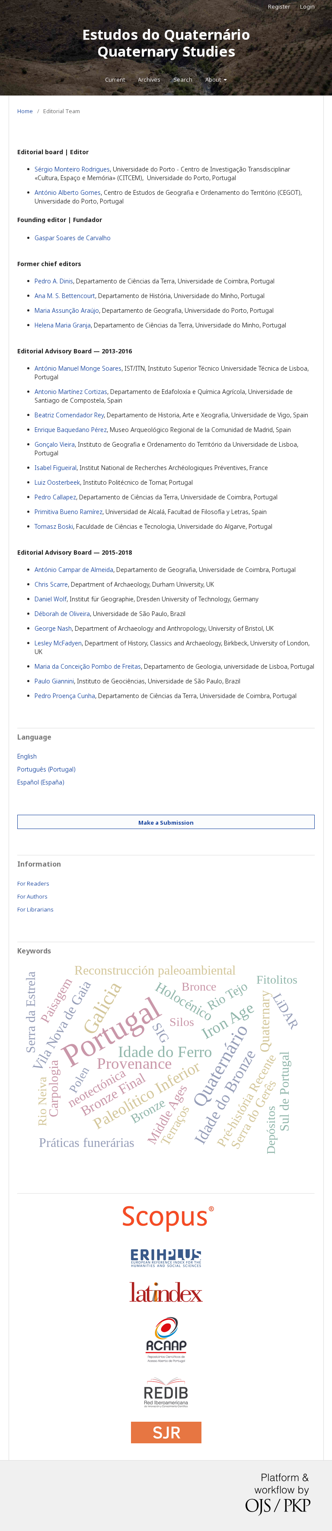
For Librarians (35, 909)
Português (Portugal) (46, 769)
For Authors (32, 896)
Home (25, 111)
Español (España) (40, 782)
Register (279, 6)
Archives (149, 79)
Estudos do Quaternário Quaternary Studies (166, 43)
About (213, 79)
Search (182, 79)
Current (115, 79)
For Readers (33, 883)
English (27, 756)
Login (307, 6)
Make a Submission (166, 822)
